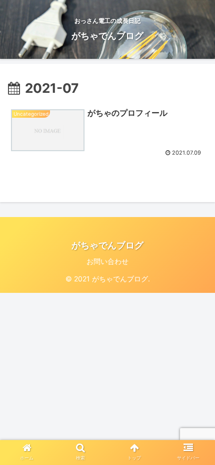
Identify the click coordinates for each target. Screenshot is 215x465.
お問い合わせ (107, 261)
